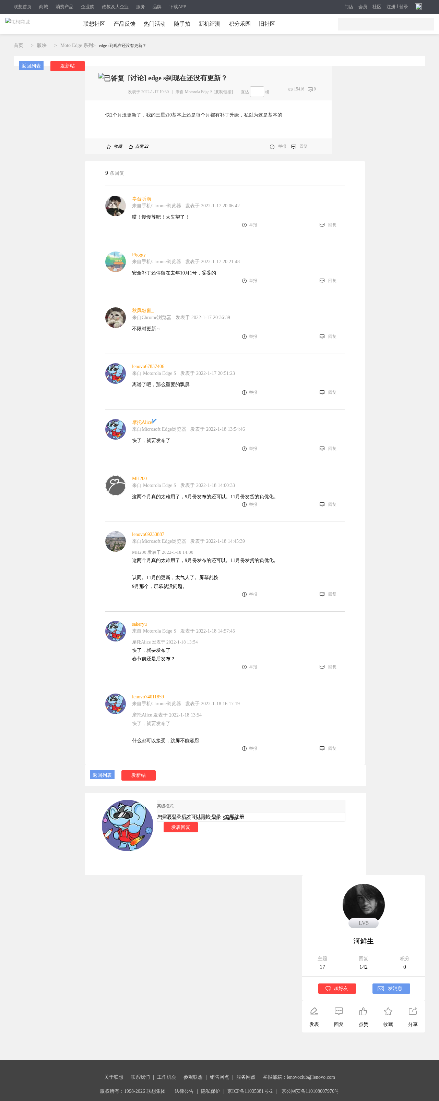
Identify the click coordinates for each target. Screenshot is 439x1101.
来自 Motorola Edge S (194, 91)
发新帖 (67, 66)
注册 (391, 6)
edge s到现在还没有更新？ (122, 45)
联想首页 (23, 6)
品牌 (157, 6)
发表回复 (180, 827)
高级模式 (165, 806)
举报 (282, 146)
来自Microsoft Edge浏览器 (159, 429)
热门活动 (155, 24)
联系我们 (140, 1077)
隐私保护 (210, 1091)
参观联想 (193, 1077)
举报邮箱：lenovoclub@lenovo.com (299, 1077)
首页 (18, 45)
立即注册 (234, 816)
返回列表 (31, 66)
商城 (43, 6)
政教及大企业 (115, 6)
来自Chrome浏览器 (151, 317)
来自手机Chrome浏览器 (156, 205)
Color (172, 818)
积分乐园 (240, 24)
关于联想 (113, 1077)
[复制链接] (223, 91)
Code (214, 818)
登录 (403, 6)
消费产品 (64, 6)
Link (186, 818)
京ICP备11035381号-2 (250, 1091)
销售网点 (219, 1077)
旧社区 (267, 24)
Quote (200, 818)
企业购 (87, 6)
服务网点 (246, 1077)
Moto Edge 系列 (76, 45)
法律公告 (184, 1091)
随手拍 (182, 24)
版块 (42, 45)
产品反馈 (124, 24)
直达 (245, 91)
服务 (140, 6)
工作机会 (166, 1077)
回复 (303, 146)
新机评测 (210, 24)
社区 (376, 6)
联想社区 (94, 24)
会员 (362, 6)
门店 (348, 6)
